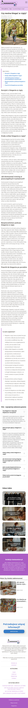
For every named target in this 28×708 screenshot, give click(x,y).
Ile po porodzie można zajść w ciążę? (14, 513)
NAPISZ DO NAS (14, 631)
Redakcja (14, 663)
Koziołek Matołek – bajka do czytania (13, 685)
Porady (14, 678)
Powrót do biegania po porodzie (14, 85)
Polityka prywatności (14, 700)
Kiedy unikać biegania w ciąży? (13, 75)
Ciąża (10, 8)
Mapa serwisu (13, 702)
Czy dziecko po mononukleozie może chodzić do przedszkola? (22, 600)
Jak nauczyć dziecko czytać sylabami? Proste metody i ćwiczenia (22, 583)
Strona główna (5, 8)
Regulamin (14, 705)
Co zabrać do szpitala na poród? (14, 529)
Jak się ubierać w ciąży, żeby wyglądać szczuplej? (14, 498)
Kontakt (14, 665)
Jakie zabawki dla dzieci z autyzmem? (14, 693)
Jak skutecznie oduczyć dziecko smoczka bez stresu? (14, 688)
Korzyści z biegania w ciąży (12, 73)
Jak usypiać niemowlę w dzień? (14, 691)
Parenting (14, 676)
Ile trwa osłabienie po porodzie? (14, 544)
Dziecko (14, 674)
